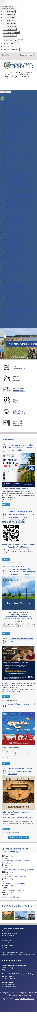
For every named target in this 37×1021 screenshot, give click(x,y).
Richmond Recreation (10, 933)
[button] (12, 357)
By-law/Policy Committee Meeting (14, 876)
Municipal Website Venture (24, 999)
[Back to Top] (33, 1017)
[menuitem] (5, 102)
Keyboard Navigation (8, 8)
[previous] (5, 915)
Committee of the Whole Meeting (14, 883)
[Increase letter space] (21, 49)
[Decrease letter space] (18, 49)
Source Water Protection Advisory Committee (18, 870)
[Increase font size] (18, 43)
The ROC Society (6, 683)
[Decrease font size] (15, 43)
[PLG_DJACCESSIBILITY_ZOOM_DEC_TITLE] (19, 40)
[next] (31, 915)
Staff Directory (6, 940)
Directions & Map (7, 945)
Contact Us (5, 55)
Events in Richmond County (12, 931)
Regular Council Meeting (10, 897)
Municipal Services (8, 943)
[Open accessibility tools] (3, 2)
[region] (18, 343)
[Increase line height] (19, 46)
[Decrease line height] (16, 46)
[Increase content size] (22, 40)
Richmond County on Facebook (13, 928)
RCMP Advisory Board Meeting (13, 890)
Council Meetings (8, 935)
